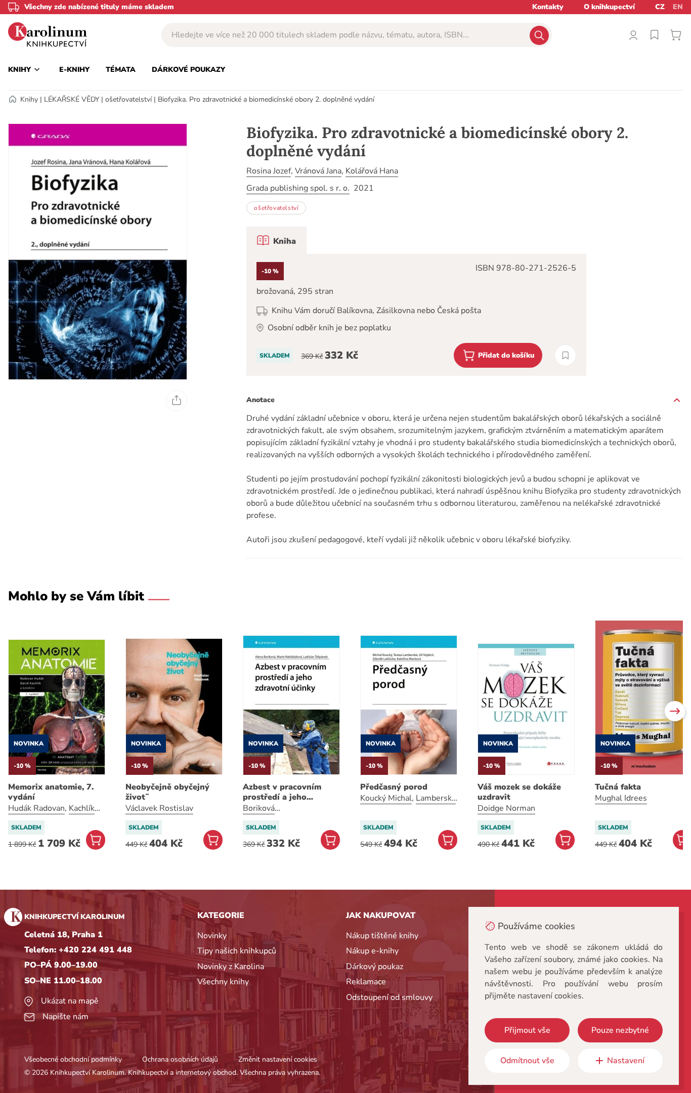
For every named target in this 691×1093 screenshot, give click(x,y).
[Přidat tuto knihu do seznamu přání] (565, 355)
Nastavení (625, 1060)
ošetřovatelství (128, 99)
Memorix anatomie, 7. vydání (51, 792)
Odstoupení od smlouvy (389, 997)
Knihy (29, 99)
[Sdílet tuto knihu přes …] (176, 400)
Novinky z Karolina (230, 966)
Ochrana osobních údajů (180, 1059)
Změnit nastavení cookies (277, 1059)
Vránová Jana (318, 171)
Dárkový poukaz (374, 966)
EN (678, 7)
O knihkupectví (609, 7)
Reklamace (366, 981)
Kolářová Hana (372, 171)
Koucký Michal (386, 798)
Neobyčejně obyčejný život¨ (167, 792)
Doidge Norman (506, 808)
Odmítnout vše (527, 1060)
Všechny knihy (223, 981)
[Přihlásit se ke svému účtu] (633, 35)
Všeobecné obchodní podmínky (73, 1059)
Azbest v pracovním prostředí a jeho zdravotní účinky (282, 792)
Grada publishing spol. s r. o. (298, 188)
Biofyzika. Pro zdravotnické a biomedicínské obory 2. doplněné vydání (266, 99)
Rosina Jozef (268, 171)
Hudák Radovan (36, 808)
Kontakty (548, 7)
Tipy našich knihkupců (236, 950)
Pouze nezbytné (620, 1030)
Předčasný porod (393, 787)
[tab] (276, 240)
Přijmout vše (527, 1030)
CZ (660, 7)
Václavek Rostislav (159, 808)
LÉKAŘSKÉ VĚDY (71, 99)
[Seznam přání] (655, 35)
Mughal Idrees (621, 798)
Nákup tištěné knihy (382, 935)
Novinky (212, 935)
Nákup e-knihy (372, 950)
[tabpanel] (416, 315)
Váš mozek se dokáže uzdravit (519, 792)
